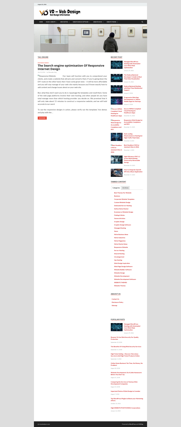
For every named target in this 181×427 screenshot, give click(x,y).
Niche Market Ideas (120, 244)
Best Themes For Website (122, 193)
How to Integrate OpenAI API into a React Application (133, 171)
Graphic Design (119, 221)
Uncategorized (119, 257)
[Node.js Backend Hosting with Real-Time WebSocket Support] (117, 86)
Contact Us (115, 299)
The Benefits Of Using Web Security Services (126, 346)
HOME (41, 22)
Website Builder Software (123, 270)
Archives (125, 188)
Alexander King (52, 72)
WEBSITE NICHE (97, 22)
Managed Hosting (120, 228)
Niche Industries (119, 237)
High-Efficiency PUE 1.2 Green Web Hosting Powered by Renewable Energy (132, 159)
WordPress (132, 424)
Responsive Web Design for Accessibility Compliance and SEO (133, 122)
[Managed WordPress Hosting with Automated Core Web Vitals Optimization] (117, 62)
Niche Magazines (120, 241)
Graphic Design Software (122, 225)
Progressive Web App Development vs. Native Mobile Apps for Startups (132, 99)
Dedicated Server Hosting (123, 205)
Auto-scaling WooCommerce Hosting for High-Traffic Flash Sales (133, 136)
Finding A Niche (119, 215)
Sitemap (114, 305)
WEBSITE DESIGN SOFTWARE (80, 22)
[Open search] (142, 22)
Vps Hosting (118, 260)
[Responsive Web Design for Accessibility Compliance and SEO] (117, 120)
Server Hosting (119, 250)
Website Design (119, 273)
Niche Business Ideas (121, 234)
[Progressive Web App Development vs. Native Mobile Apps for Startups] (117, 97)
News (116, 231)
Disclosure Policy (117, 302)
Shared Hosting (119, 253)
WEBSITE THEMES (111, 22)
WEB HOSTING (64, 22)
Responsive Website (43, 63)
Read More (41, 118)
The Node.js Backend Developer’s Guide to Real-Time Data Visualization (133, 77)
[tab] (116, 188)
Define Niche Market (121, 209)
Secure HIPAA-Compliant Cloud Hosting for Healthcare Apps (132, 111)
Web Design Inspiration (122, 263)
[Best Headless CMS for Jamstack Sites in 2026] (117, 145)
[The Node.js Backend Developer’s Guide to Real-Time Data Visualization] (117, 75)
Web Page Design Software (123, 266)
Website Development (121, 276)
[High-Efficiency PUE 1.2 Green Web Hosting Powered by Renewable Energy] (117, 157)
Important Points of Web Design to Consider (125, 391)
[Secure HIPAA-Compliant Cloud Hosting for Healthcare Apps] (117, 109)
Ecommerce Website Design (123, 212)
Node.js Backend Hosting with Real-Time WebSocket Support (133, 88)
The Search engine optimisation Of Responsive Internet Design (71, 67)
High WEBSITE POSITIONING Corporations (125, 408)
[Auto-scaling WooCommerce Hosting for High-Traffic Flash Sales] (117, 134)
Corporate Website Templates (124, 199)
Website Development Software (125, 279)
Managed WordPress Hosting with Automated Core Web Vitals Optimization (132, 64)
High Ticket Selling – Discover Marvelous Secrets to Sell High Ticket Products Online (125, 355)
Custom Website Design (122, 202)
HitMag (141, 424)
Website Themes (120, 286)
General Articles (119, 218)
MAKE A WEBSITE (50, 22)
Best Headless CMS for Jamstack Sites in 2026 (131, 146)
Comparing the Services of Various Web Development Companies (124, 383)
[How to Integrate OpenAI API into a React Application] (117, 170)
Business (117, 196)
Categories (116, 188)
